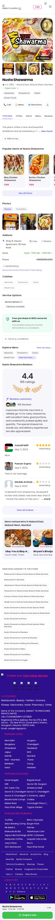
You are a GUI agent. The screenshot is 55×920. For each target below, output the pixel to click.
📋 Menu (19, 104)
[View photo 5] (47, 69)
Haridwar (31, 767)
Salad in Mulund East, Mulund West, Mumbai (24, 596)
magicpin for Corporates (36, 869)
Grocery (40, 700)
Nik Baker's (10, 827)
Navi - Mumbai (12, 759)
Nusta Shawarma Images (16, 660)
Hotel (27, 704)
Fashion (30, 700)
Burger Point (33, 823)
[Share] (47, 105)
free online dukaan (35, 675)
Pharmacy (38, 704)
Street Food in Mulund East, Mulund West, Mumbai (26, 602)
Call (49, 907)
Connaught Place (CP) (38, 803)
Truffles (9, 820)
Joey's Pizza (11, 843)
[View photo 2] (8, 69)
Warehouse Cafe (35, 831)
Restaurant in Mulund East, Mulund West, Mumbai (26, 574)
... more (46, 499)
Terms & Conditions (15, 864)
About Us (24, 854)
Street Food (9, 288)
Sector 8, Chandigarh (15, 791)
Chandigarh (33, 744)
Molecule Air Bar (13, 831)
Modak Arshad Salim (24, 482)
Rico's (30, 843)
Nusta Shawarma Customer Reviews (20, 638)
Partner (9, 869)
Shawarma (23, 282)
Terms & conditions (18, 338)
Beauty (20, 700)
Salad (36, 282)
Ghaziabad (10, 748)
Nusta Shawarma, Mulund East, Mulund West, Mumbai (24, 625)
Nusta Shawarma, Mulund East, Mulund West (24, 607)
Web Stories (31, 874)
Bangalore (10, 744)
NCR (29, 752)
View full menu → (45, 347)
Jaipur (8, 752)
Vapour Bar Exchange (15, 835)
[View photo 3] (21, 69)
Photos (7, 209)
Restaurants (8, 700)
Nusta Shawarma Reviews (16, 632)
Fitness (5, 704)
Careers (19, 874)
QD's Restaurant (13, 846)
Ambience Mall (34, 788)
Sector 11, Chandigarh (15, 795)
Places (40, 864)
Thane (30, 759)
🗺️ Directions (35, 104)
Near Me (10, 859)
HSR (6, 784)
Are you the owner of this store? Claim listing (22, 270)
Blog (46, 854)
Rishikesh (9, 763)
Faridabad (32, 748)
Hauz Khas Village (13, 807)
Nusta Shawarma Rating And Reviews (21, 643)
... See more (46, 131)
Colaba (30, 799)
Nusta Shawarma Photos (15, 618)
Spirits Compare (24, 859)
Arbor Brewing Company (16, 823)
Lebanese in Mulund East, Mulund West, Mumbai (25, 585)
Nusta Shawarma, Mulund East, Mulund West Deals (27, 613)
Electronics (16, 704)
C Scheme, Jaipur (36, 795)
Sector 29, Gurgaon (37, 784)
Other (48, 704)
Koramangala (11, 780)
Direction (47, 241)
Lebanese (8, 282)
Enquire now (29, 915)
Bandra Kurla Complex (16, 799)
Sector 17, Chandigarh (38, 791)
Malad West (11, 803)
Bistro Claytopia (35, 820)
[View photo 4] (34, 69)
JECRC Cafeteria (35, 835)
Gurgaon (31, 740)
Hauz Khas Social (35, 846)
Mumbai (31, 756)
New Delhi (10, 740)
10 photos (44, 58)
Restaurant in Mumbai (14, 579)
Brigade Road (33, 780)
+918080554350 (44, 259)
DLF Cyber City (12, 788)
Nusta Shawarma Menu (15, 649)
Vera (8, 874)
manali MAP (22, 445)
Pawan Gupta (23, 463)
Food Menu (21, 209)
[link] (14, 170)
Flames (30, 827)
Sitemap (31, 864)
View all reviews (25, 510)
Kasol (7, 767)
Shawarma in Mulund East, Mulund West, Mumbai (26, 591)
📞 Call (7, 104)
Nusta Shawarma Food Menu (17, 654)
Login (37, 7)
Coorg (30, 763)
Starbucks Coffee (14, 839)
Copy (34, 241)
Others (21, 891)
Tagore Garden (35, 807)
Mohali (8, 756)
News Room (11, 854)
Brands (18, 869)
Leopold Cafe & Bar (37, 839)
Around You (36, 854)
